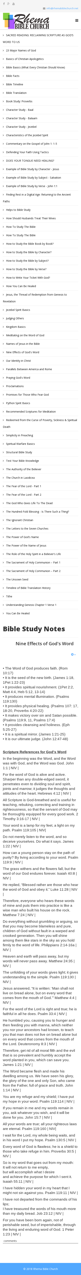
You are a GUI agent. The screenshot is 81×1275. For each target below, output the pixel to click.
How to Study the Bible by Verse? (25, 269)
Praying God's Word (17, 377)
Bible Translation (16, 93)
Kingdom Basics (15, 327)
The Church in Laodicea (20, 477)
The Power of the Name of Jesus (25, 545)
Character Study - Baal (19, 110)
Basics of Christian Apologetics (24, 59)
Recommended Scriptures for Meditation (30, 411)
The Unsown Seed (16, 579)
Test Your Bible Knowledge (22, 460)
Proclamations (14, 386)
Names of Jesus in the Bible (22, 344)
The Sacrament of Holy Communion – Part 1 (32, 562)
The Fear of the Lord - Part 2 (23, 494)
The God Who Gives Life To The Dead (29, 503)
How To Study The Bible (20, 227)
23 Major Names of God (20, 50)
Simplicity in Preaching (19, 435)
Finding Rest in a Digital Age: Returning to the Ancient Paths (37, 198)
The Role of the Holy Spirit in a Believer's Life (33, 554)
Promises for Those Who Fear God (27, 394)
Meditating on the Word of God (24, 335)
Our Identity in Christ (18, 360)
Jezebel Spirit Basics (17, 310)
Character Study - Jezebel (21, 126)
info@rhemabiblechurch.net (62, 8)
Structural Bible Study (18, 452)
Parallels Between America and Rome (28, 369)
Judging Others (14, 318)
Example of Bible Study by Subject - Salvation (33, 177)
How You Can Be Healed (20, 286)
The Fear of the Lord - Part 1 (23, 486)
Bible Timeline (14, 84)
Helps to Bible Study (18, 210)
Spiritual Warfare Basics (20, 444)
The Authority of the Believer (23, 469)
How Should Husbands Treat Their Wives (30, 218)
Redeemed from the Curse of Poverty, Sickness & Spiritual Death (40, 423)
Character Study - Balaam (21, 118)
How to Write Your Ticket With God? (27, 277)
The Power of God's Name (22, 537)
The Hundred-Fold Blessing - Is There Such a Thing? (37, 511)
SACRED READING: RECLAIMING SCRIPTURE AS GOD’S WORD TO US (38, 38)
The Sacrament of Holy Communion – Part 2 (32, 571)
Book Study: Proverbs (18, 101)
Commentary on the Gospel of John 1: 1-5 (31, 143)
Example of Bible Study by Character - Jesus (32, 169)
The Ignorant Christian (19, 520)
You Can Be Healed (17, 613)
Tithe (8, 596)
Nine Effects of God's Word (22, 352)
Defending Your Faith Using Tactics (27, 152)
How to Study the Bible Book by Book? (29, 243)
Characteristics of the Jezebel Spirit (26, 135)
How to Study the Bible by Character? (28, 252)
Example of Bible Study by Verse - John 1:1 (31, 186)
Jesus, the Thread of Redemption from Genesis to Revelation (35, 298)
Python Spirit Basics (17, 403)
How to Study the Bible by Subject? (27, 260)
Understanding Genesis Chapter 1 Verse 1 (31, 605)
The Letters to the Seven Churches (26, 528)
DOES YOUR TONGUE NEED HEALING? (29, 160)
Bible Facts (12, 76)
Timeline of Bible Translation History (27, 588)
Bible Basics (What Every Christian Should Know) (35, 67)
